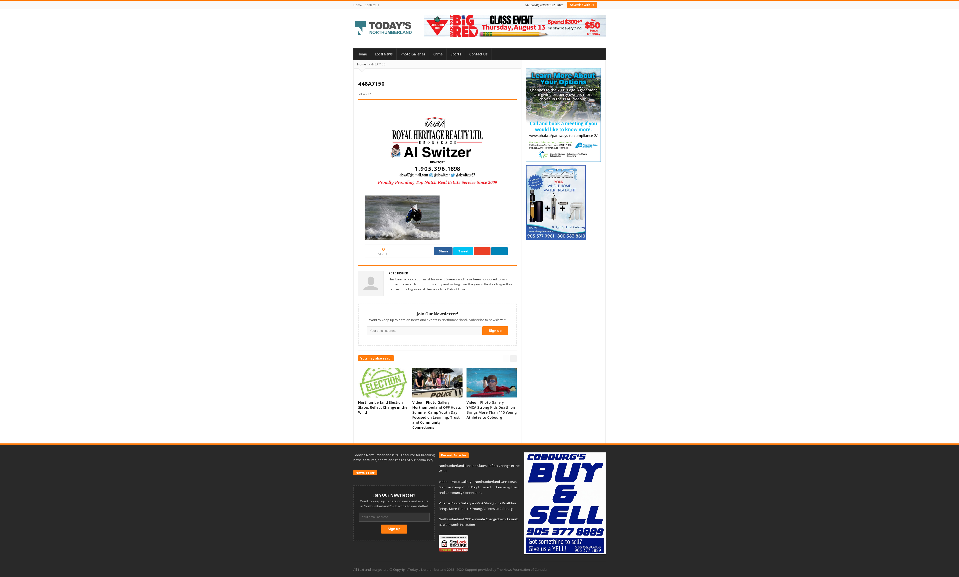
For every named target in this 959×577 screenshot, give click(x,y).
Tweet (463, 251)
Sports (456, 54)
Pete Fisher (398, 273)
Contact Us (372, 5)
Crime (438, 54)
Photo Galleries (413, 54)
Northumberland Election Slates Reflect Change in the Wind (382, 407)
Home (357, 5)
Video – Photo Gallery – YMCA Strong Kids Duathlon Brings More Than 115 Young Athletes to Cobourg (492, 410)
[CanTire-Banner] (515, 25)
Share (443, 251)
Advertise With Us (582, 5)
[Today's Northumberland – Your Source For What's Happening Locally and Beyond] (383, 28)
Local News (383, 54)
